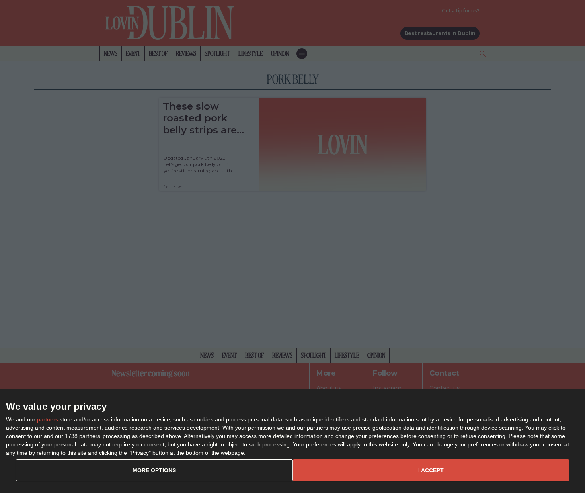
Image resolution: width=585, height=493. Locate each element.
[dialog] (292, 441)
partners (47, 419)
